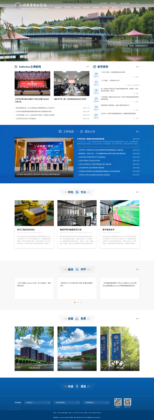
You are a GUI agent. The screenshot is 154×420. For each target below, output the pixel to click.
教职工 (114, 3)
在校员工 (104, 3)
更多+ (87, 66)
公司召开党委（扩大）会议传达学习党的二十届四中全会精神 (35, 115)
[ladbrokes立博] (31, 5)
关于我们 (68, 7)
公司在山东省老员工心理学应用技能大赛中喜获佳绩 (95, 164)
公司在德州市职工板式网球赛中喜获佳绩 (91, 167)
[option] (32, 87)
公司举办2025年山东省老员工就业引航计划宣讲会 (94, 175)
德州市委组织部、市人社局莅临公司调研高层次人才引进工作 (35, 108)
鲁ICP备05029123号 (79, 417)
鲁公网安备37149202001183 (92, 417)
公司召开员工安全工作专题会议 (26, 118)
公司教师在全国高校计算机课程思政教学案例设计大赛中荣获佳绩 (99, 171)
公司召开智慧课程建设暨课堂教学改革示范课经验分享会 (34, 111)
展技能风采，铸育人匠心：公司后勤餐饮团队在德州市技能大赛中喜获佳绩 (102, 153)
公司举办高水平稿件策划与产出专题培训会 (92, 157)
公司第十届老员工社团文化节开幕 (89, 160)
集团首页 (58, 7)
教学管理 (86, 7)
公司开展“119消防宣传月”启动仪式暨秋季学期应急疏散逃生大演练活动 (101, 150)
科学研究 (105, 7)
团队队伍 (115, 7)
